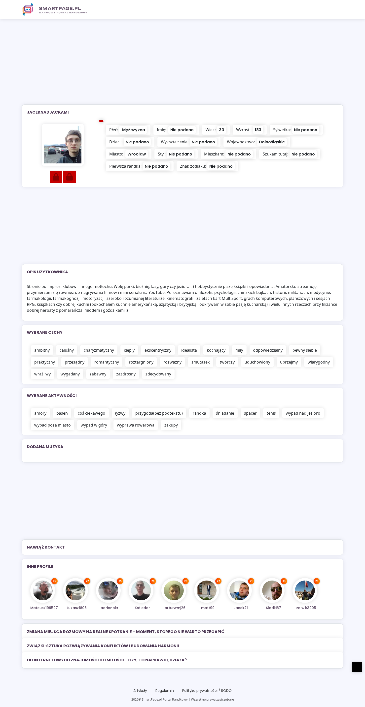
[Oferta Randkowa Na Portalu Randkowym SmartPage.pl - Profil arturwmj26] (173, 590)
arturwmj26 (175, 607)
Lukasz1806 (77, 607)
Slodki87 (273, 607)
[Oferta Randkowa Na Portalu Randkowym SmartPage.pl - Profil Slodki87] (272, 590)
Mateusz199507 (44, 607)
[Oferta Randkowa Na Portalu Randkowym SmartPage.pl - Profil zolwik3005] (304, 590)
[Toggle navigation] (336, 9)
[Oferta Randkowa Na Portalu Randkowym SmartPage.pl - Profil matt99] (206, 590)
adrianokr (109, 607)
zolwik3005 (306, 607)
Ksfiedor (142, 607)
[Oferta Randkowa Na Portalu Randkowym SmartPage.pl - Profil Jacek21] (239, 590)
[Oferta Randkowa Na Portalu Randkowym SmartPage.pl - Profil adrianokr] (108, 590)
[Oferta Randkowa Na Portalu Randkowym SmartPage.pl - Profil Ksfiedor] (141, 590)
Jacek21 (240, 607)
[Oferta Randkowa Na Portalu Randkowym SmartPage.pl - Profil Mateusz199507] (42, 590)
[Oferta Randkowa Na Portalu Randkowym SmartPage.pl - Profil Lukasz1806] (75, 590)
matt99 (208, 607)
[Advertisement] (182, 64)
